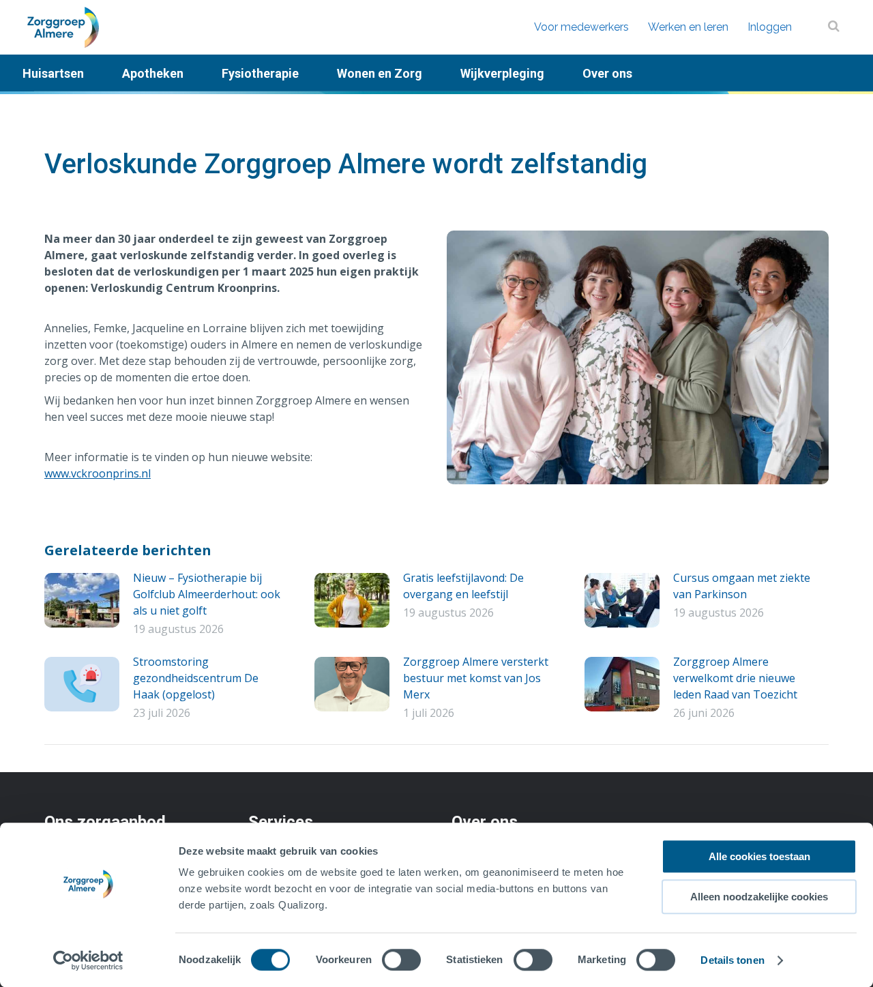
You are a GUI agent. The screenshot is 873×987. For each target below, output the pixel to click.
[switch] (401, 960)
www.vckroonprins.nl (97, 473)
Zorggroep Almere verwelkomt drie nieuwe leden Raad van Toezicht (735, 678)
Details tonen (732, 960)
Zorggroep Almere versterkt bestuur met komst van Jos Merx (475, 678)
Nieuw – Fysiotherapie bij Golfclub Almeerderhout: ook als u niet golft (206, 594)
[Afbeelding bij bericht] (81, 600)
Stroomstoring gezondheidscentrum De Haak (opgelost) (195, 678)
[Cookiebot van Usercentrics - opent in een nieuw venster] (88, 960)
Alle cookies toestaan (759, 856)
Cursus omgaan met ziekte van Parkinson (741, 586)
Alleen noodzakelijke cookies (759, 896)
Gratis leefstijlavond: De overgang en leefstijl (463, 586)
